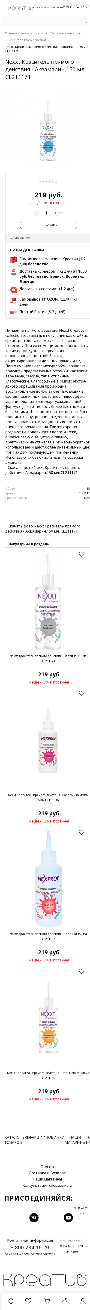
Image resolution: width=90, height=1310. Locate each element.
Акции (38, 1137)
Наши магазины (47, 1179)
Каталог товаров (13, 1140)
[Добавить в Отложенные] (81, 554)
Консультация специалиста (47, 1185)
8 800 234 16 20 (76, 6)
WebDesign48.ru (71, 1240)
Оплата (47, 1166)
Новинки (55, 1137)
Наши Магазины (75, 1140)
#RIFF (27, 1137)
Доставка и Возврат (47, 1172)
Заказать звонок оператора (30, 1253)
